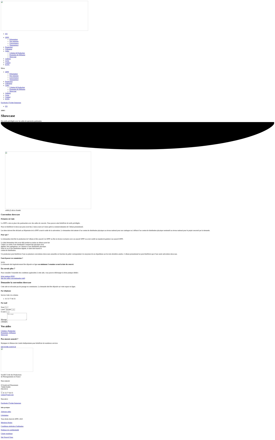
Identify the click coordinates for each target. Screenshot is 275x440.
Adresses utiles (6, 412)
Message (4, 319)
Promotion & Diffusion (17, 55)
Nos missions (13, 41)
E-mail (3, 312)
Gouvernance (14, 43)
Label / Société (6, 309)
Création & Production (17, 53)
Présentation (13, 39)
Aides (7, 51)
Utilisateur (8, 49)
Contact (7, 63)
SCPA (7, 64)
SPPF (7, 37)
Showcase (12, 57)
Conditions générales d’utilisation (12, 426)
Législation (4, 415)
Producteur (9, 47)
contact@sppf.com (7, 395)
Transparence (13, 45)
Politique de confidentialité (10, 430)
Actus (7, 61)
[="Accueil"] (44, 30)
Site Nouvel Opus (7, 437)
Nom (3, 307)
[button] (137, 68)
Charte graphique (7, 434)
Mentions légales (6, 423)
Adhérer (8, 59)
